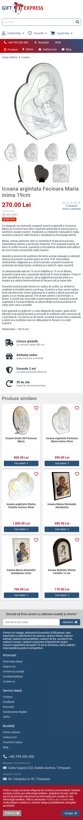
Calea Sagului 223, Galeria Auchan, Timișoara (39, 768)
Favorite (39, 33)
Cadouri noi (50, 49)
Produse (13, 49)
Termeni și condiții (13, 671)
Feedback (8, 701)
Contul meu (14, 33)
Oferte (29, 49)
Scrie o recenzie (71, 208)
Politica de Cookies (57, 799)
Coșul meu (63, 33)
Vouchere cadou (12, 742)
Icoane (26, 57)
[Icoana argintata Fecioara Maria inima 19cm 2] (31, 152)
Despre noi (9, 666)
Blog (68, 49)
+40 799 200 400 (18, 42)
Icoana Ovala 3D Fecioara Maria (21, 440)
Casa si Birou (10, 57)
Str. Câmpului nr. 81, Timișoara (29, 779)
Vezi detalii (20, 463)
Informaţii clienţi (12, 661)
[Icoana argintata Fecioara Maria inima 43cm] (62, 420)
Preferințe (10, 813)
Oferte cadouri (11, 732)
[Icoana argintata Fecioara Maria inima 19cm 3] (51, 152)
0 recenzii (71, 205)
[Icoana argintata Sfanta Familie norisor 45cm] (21, 486)
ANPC (6, 716)
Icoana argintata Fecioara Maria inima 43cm (62, 440)
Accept (69, 813)
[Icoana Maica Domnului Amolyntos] (62, 486)
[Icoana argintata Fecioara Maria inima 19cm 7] (62, 173)
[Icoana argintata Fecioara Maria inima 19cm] (41, 101)
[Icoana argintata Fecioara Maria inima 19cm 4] (72, 152)
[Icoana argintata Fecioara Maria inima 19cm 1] (11, 152)
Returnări (8, 706)
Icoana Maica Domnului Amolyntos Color (21, 572)
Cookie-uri (9, 681)
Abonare (68, 622)
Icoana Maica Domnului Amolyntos (61, 506)
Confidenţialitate (13, 676)
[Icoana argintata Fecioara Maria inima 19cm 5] (21, 173)
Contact (8, 696)
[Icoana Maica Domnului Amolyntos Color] (21, 552)
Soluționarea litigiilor (15, 711)
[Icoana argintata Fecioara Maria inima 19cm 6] (41, 173)
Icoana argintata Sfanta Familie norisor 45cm (21, 506)
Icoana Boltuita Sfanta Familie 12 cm (62, 572)
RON (58, 42)
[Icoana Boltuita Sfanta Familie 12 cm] (62, 552)
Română (43, 42)
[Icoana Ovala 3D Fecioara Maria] (21, 420)
